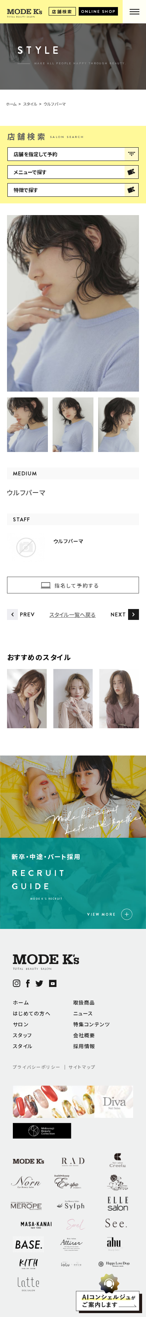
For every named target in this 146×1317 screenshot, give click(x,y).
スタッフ (22, 1035)
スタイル (23, 1046)
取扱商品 (84, 1002)
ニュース (83, 1013)
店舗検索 (62, 11)
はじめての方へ (32, 1013)
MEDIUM (25, 473)
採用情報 (84, 1046)
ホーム (21, 1002)
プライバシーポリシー (37, 1067)
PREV (27, 614)
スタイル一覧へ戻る (72, 614)
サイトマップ (82, 1067)
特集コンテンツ (91, 1024)
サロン (21, 1024)
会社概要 (84, 1035)
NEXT (118, 614)
